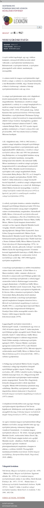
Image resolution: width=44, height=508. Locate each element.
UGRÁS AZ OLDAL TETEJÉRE (13, 498)
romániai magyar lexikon (14, 8)
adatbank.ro (8, 6)
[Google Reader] (20, 33)
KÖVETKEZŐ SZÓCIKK (9, 506)
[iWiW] (11, 33)
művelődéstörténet (12, 11)
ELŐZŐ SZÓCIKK (7, 503)
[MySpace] (22, 33)
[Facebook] (15, 33)
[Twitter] (17, 33)
